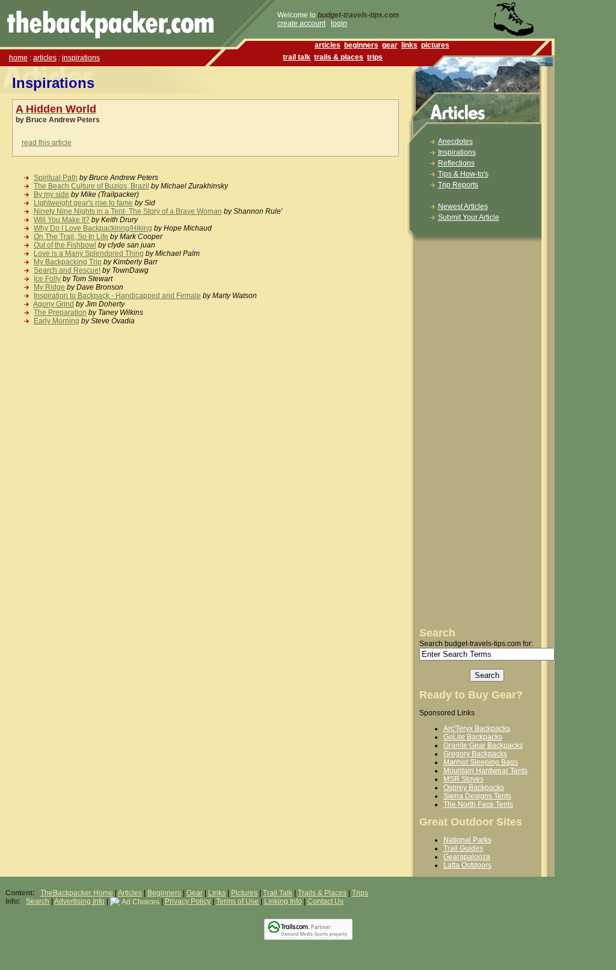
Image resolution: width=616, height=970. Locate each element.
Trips (360, 893)
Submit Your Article (468, 217)
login (339, 23)
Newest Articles (463, 206)
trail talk (296, 57)
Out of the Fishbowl (65, 245)
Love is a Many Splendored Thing (89, 253)
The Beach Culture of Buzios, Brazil (91, 186)
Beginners (164, 893)
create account (301, 23)
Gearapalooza (466, 857)
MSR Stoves (463, 779)
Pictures (244, 893)
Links (217, 893)
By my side (51, 194)
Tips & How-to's (463, 174)
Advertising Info (79, 901)
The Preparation (60, 312)
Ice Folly (47, 279)
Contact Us (325, 901)
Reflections (456, 163)
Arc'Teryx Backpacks (476, 728)
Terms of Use (237, 901)
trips (375, 57)
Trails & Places (322, 893)
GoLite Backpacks (472, 737)
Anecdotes (455, 141)
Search (37, 901)
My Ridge (49, 287)
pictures (435, 45)
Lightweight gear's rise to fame (83, 203)
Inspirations (457, 152)
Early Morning (56, 321)
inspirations (81, 58)
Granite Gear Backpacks (483, 745)
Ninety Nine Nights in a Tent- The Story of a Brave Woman (128, 211)
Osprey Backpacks (473, 787)
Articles (130, 893)
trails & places (338, 57)
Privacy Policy (188, 901)
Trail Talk (277, 893)
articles (45, 58)
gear (390, 45)
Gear (194, 893)
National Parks (467, 840)
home (18, 58)
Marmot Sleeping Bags (480, 762)
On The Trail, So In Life (71, 236)
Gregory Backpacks (475, 754)
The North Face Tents (478, 804)
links (409, 45)
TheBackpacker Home (76, 893)
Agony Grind (53, 304)
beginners (361, 45)
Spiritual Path (56, 177)
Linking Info (283, 901)
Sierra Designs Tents (477, 796)
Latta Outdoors (467, 865)
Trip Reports (458, 185)
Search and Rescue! (67, 270)
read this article (47, 142)
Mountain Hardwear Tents (485, 770)
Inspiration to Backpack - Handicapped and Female (117, 295)
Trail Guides (463, 848)
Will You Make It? (62, 220)
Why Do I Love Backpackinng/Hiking (93, 228)
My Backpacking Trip (68, 262)
